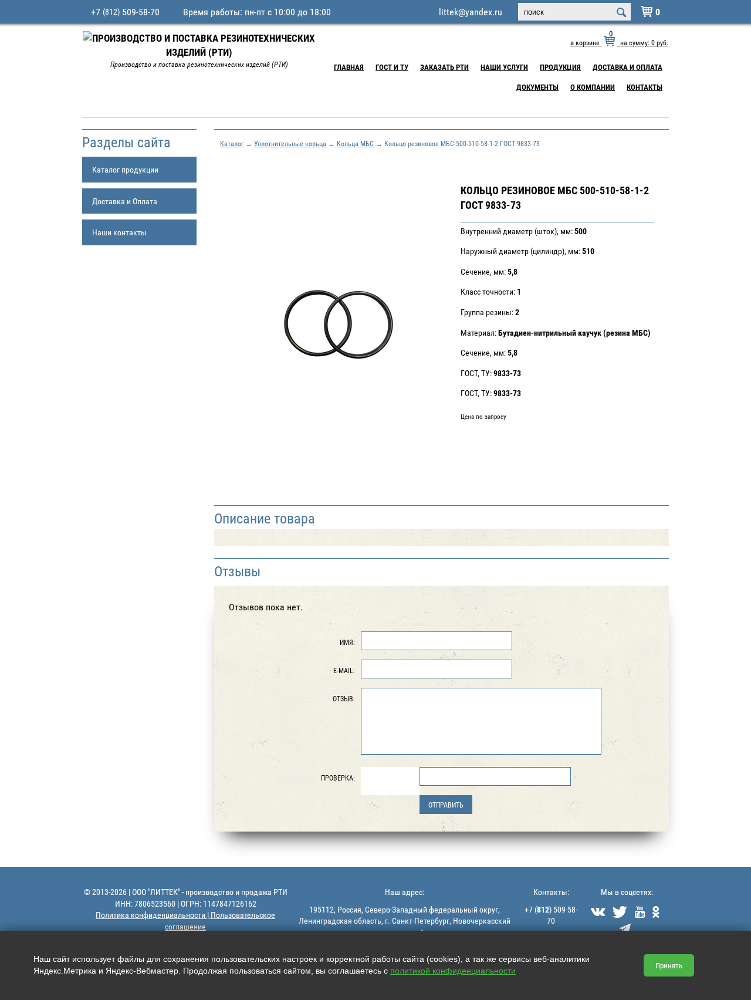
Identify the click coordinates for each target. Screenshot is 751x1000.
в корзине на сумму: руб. (619, 42)
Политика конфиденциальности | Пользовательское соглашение (185, 920)
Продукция (560, 67)
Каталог (231, 143)
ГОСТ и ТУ (392, 67)
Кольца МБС (355, 143)
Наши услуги (504, 67)
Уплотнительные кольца (290, 143)
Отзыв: (344, 698)
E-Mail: (344, 670)
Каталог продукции (125, 169)
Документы (537, 87)
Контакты (644, 87)
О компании (592, 87)
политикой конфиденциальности (453, 970)
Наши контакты (119, 232)
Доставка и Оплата (627, 67)
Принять (668, 965)
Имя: (347, 642)
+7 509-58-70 (125, 11)
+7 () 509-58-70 (551, 915)
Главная (349, 67)
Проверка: (338, 777)
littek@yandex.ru (470, 11)
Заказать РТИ (444, 67)
